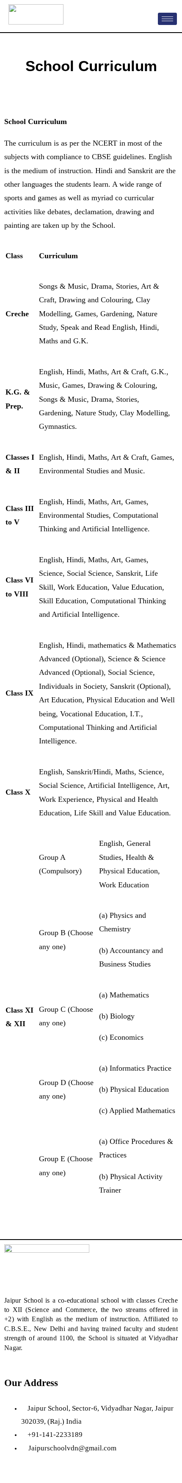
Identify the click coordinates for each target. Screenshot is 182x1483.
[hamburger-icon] (167, 19)
